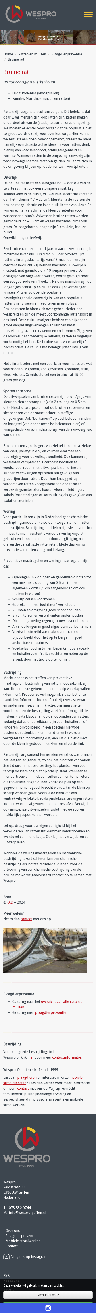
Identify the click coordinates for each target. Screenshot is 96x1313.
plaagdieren (27, 1077)
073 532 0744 (20, 1208)
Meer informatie (48, 1295)
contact (26, 919)
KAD (9, 902)
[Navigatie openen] (88, 15)
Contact (12, 1246)
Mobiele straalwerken (23, 1241)
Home (8, 54)
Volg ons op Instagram (29, 1257)
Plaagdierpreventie (66, 54)
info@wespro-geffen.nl (27, 1213)
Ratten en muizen (32, 54)
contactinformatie (66, 1057)
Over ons (13, 1230)
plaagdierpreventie (50, 1012)
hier (31, 1057)
